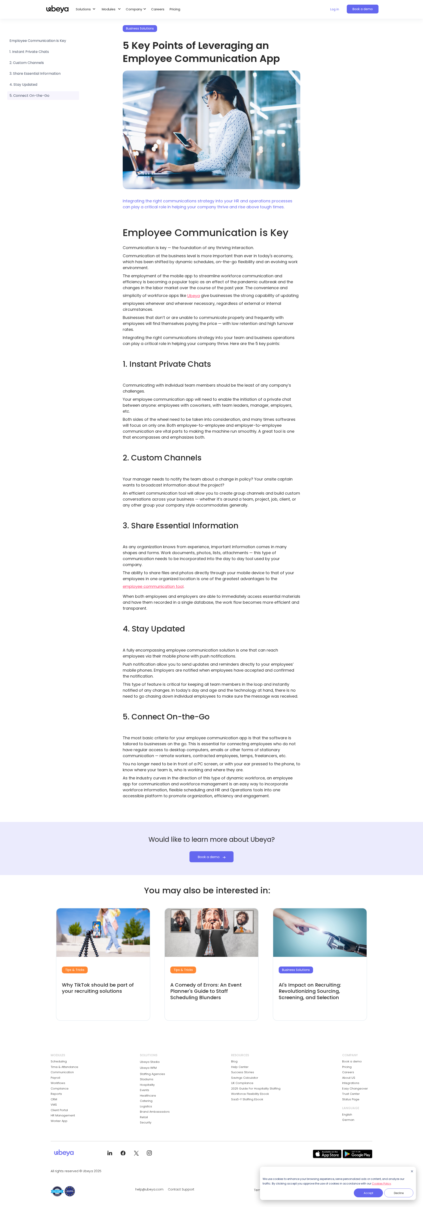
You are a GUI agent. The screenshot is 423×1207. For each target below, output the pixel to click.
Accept (368, 1193)
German (348, 1120)
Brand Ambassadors (155, 1112)
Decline (399, 1193)
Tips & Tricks (74, 970)
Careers (157, 9)
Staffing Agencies (152, 1074)
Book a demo (362, 9)
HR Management (63, 1115)
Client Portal (59, 1110)
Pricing (175, 9)
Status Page (350, 1099)
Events (144, 1090)
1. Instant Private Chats (29, 51)
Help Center (240, 1067)
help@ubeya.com (149, 1189)
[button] (84, 9)
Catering (146, 1101)
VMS (54, 1105)
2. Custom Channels (26, 62)
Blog (234, 1061)
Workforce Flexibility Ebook (250, 1094)
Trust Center (351, 1094)
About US (348, 1078)
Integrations (350, 1083)
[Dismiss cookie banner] (412, 1171)
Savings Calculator (244, 1078)
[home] (57, 9)
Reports (56, 1094)
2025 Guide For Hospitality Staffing (255, 1088)
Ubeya (193, 295)
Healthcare (148, 1095)
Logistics (146, 1106)
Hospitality (147, 1085)
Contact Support (181, 1189)
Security (145, 1122)
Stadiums (146, 1079)
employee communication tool (153, 586)
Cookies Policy (381, 1183)
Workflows (58, 1083)
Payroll (55, 1078)
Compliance (60, 1088)
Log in (334, 9)
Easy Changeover (355, 1088)
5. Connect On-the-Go (29, 95)
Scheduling (59, 1061)
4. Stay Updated (23, 84)
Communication (62, 1072)
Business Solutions (296, 970)
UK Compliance (242, 1083)
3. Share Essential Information (35, 73)
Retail (144, 1117)
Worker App (59, 1121)
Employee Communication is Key (37, 40)
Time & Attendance (64, 1067)
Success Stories (242, 1072)
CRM (54, 1099)
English (347, 1114)
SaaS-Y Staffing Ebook (247, 1099)
